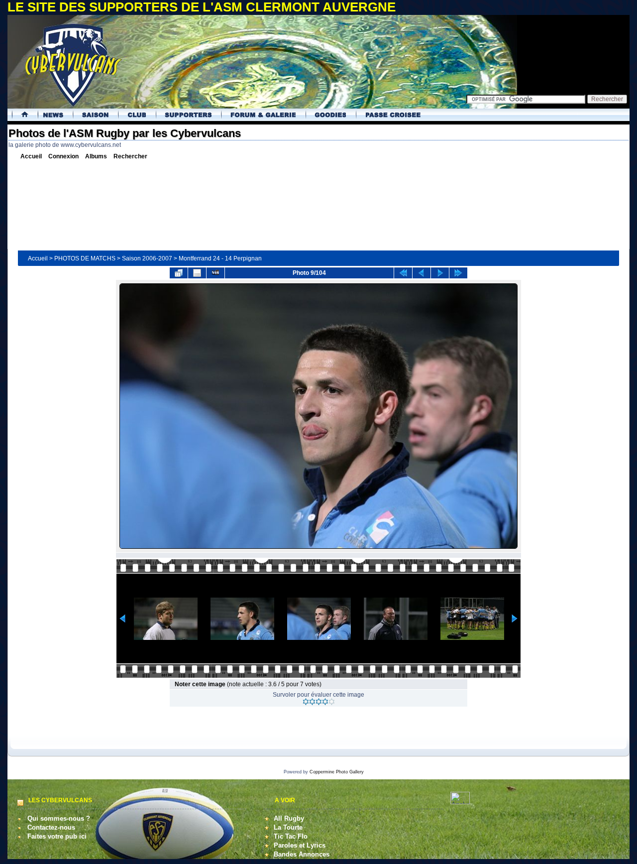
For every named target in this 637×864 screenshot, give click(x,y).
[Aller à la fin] (458, 272)
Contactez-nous (51, 827)
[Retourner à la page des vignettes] (179, 272)
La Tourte (288, 827)
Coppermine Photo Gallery (337, 771)
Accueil (38, 258)
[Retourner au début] (403, 272)
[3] (319, 701)
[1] (306, 701)
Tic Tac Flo (291, 836)
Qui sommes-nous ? (58, 818)
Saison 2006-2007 (147, 258)
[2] (312, 701)
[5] (331, 701)
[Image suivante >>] (440, 272)
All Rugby (289, 818)
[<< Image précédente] (421, 272)
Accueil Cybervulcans (21, 115)
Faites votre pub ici (57, 836)
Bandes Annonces (301, 854)
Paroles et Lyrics (299, 845)
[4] (325, 701)
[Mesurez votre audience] (460, 802)
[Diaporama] (215, 272)
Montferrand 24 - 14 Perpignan (220, 258)
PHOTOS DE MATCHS (84, 258)
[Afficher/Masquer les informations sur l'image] (197, 272)
